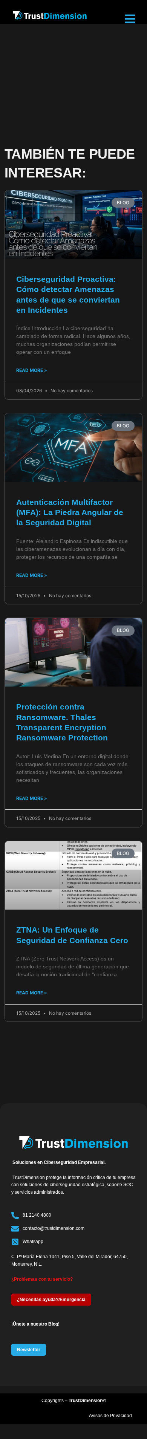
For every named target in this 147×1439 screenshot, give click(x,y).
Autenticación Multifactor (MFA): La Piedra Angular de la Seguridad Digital (69, 512)
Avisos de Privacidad (110, 1415)
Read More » (31, 370)
